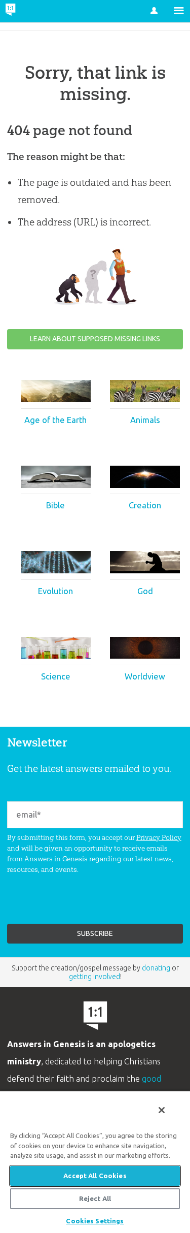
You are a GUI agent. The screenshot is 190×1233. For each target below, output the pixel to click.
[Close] (161, 1110)
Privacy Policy (158, 837)
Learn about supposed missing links (95, 339)
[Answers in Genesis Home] (31, 11)
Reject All (95, 1198)
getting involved (94, 976)
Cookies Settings (95, 1220)
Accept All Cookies (94, 1175)
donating (156, 968)
